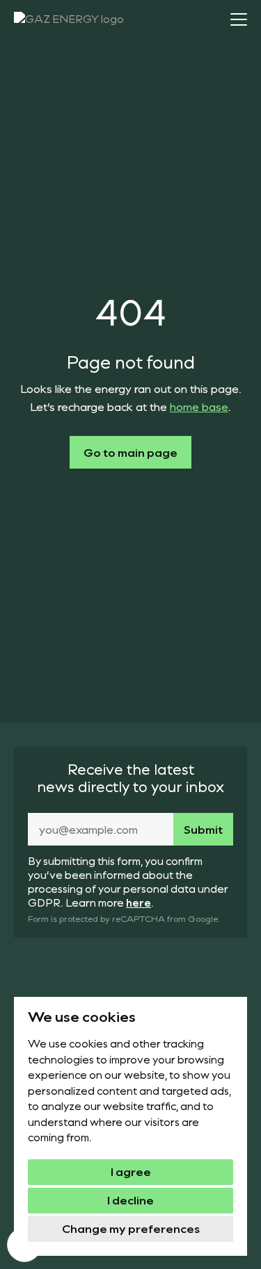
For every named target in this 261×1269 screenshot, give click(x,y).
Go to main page (130, 452)
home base (199, 406)
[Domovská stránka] (76, 21)
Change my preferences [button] (131, 1228)
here (138, 902)
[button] (239, 19)
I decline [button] (130, 1200)
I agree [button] (131, 1171)
